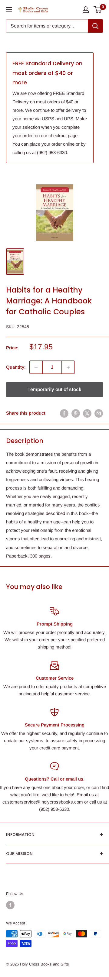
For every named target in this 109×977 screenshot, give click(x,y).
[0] (98, 9)
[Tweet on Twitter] (87, 413)
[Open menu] (9, 9)
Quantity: (16, 367)
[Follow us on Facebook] (10, 905)
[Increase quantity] (68, 367)
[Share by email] (98, 413)
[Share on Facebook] (64, 413)
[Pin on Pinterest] (75, 413)
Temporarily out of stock (54, 389)
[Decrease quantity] (36, 367)
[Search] (95, 26)
